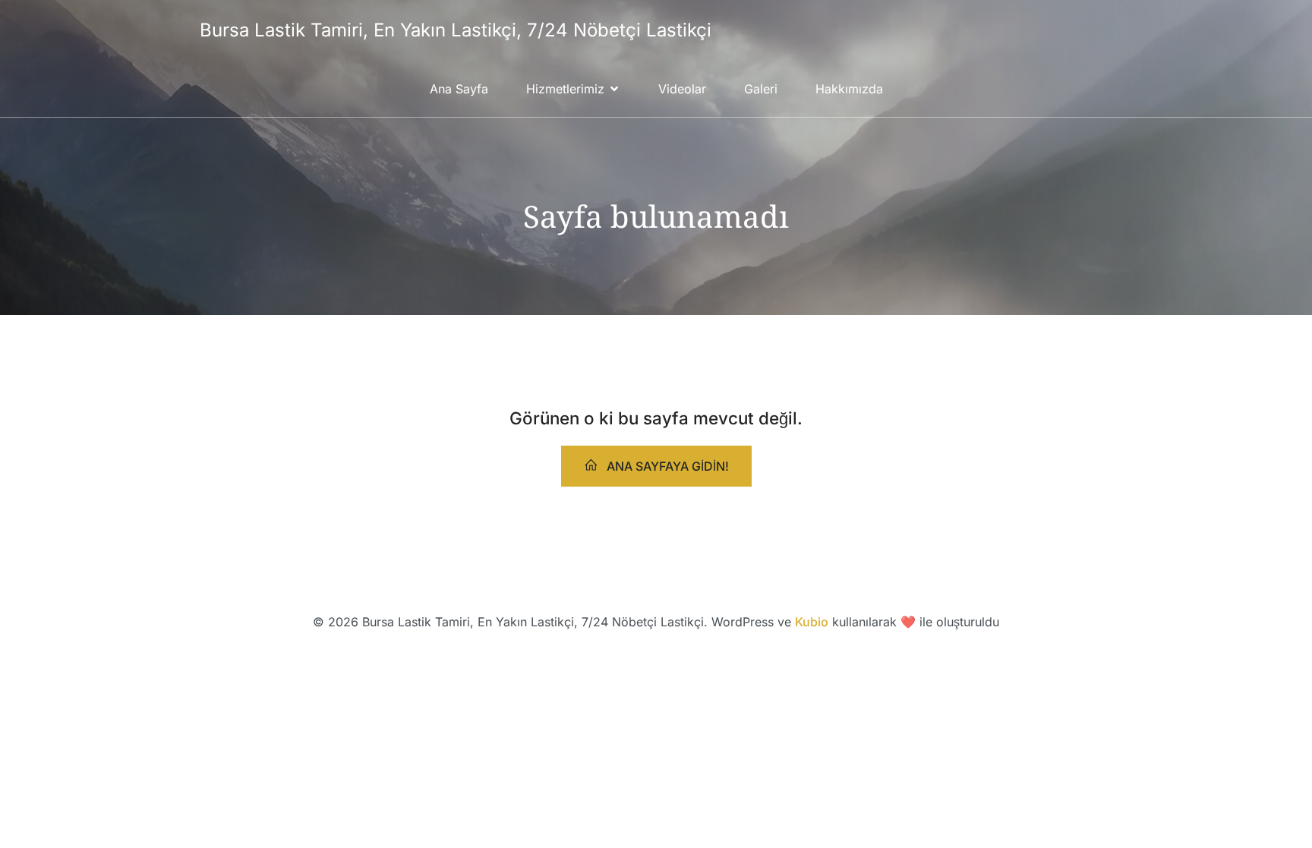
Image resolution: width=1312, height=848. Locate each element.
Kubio (811, 621)
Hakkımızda (849, 88)
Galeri (760, 88)
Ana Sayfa (459, 88)
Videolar (682, 88)
